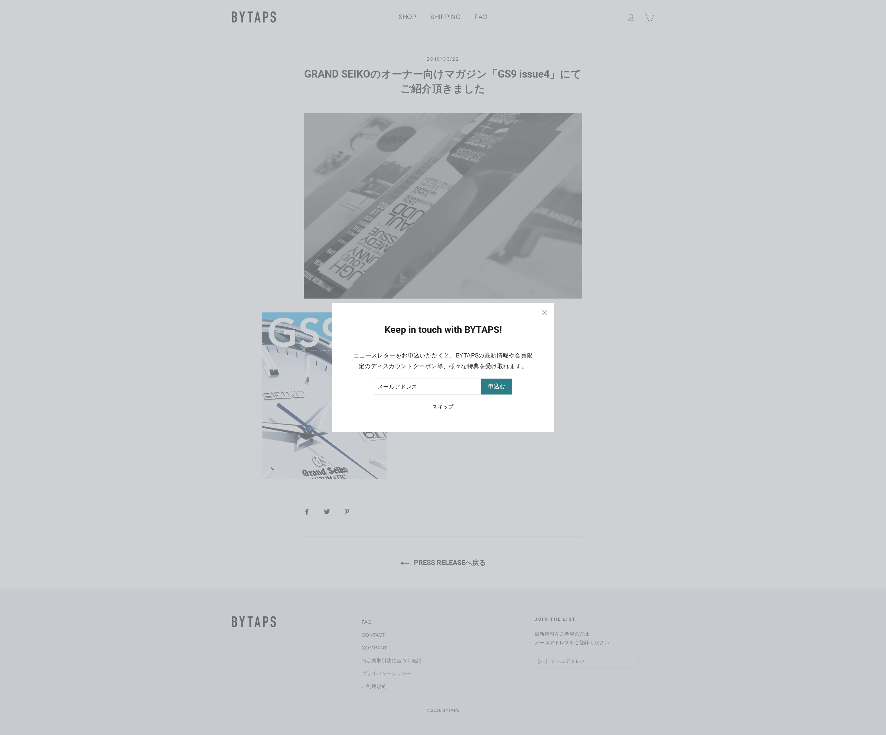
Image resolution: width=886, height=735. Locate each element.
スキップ (443, 406)
